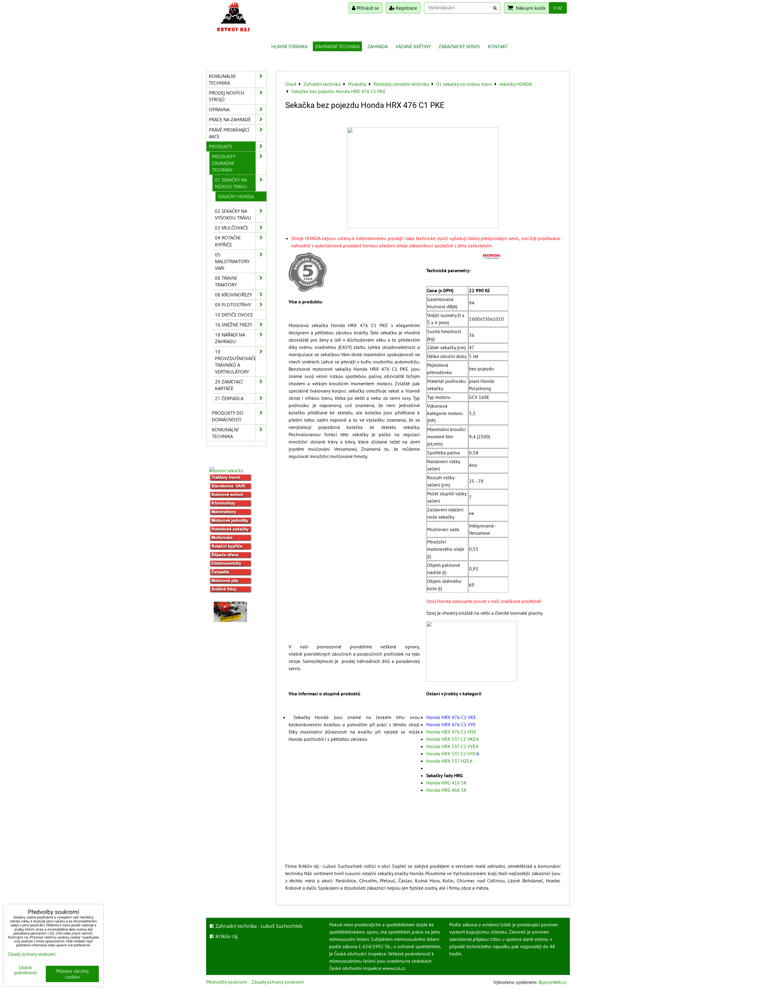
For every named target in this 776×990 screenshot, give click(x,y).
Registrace (406, 8)
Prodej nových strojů (226, 96)
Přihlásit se (367, 8)
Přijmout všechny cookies (72, 974)
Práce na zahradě (230, 119)
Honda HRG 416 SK (446, 783)
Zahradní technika (337, 46)
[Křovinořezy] (230, 505)
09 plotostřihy (233, 305)
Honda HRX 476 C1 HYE (451, 732)
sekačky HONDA (236, 196)
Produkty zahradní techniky (223, 163)
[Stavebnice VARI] (230, 488)
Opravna (219, 109)
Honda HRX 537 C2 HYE (451, 754)
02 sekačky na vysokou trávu (233, 214)
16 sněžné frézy (233, 325)
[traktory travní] (230, 479)
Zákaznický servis (459, 46)
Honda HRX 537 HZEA (449, 761)
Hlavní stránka (289, 46)
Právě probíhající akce (229, 133)
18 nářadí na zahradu (230, 338)
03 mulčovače (231, 228)
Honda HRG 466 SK (446, 790)
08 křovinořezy (233, 295)
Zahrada (377, 46)
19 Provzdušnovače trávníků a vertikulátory (235, 362)
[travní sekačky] (226, 470)
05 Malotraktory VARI (232, 261)
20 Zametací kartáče (228, 385)
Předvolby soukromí (226, 982)
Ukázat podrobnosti (25, 970)
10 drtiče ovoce (234, 315)
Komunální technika (222, 79)
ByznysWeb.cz (553, 982)
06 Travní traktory (226, 281)
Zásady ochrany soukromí (278, 982)
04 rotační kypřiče (227, 241)
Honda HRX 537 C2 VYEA (452, 746)
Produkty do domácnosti (227, 416)
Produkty (220, 146)
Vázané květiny (413, 46)
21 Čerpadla (229, 398)
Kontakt (498, 46)
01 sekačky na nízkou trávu (231, 183)
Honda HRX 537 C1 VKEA (452, 739)
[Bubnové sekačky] (230, 496)
